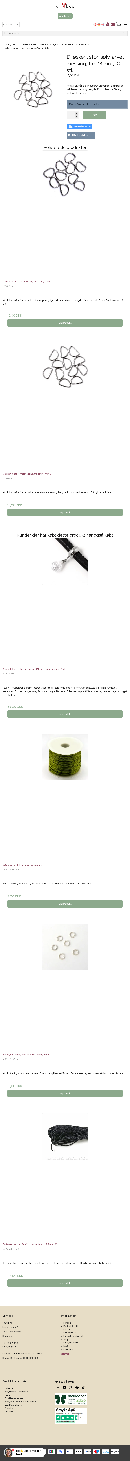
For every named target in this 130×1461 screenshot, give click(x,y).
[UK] (102, 24)
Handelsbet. (69, 1332)
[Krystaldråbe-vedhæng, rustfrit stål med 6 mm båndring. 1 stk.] (65, 600)
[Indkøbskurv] (118, 25)
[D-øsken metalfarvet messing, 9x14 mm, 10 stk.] (65, 405)
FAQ (65, 1346)
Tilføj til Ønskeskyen (82, 126)
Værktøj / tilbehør (14, 1404)
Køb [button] (95, 114)
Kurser (66, 1329)
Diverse (9, 1411)
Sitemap (65, 1353)
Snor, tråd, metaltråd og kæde (20, 1401)
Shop (65, 1339)
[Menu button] (125, 24)
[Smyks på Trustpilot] (71, 1416)
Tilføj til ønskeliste (80, 135)
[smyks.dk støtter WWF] (71, 1399)
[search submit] (125, 33)
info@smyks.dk (10, 1346)
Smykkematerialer (14, 1398)
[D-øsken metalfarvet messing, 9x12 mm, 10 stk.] (65, 212)
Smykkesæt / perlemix (16, 1391)
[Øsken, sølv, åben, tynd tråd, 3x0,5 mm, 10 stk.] (65, 986)
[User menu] (107, 25)
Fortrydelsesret (71, 1342)
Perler (8, 1394)
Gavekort (9, 1408)
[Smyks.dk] (65, 7)
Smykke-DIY (65, 15)
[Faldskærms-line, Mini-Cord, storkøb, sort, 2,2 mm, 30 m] (65, 1175)
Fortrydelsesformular (74, 1336)
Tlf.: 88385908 (10, 1343)
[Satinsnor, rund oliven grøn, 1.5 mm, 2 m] (65, 796)
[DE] (99, 24)
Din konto (68, 1349)
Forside (67, 1322)
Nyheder (9, 1388)
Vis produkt (65, 322)
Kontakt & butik (70, 1326)
